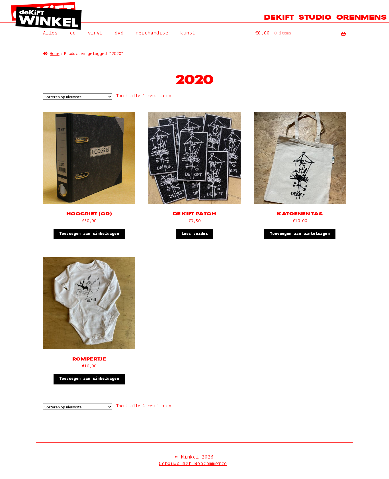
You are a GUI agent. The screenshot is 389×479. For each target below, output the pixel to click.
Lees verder (194, 234)
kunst (187, 33)
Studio (314, 16)
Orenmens (361, 16)
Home (55, 54)
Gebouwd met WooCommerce (193, 464)
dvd (119, 33)
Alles (50, 33)
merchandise (152, 33)
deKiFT (279, 16)
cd (73, 33)
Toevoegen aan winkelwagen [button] (89, 234)
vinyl (95, 33)
